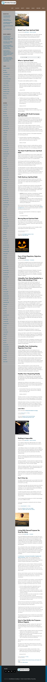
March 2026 (5, 115)
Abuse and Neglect (6, 68)
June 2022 (5, 211)
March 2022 (5, 217)
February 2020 (5, 266)
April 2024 (5, 164)
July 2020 (5, 255)
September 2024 (6, 153)
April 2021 (5, 236)
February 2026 (5, 117)
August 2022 (5, 206)
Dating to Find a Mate (7, 78)
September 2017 (6, 315)
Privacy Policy (33, 678)
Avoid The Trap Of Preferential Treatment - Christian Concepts (7, 52)
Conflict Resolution (6, 74)
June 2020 (5, 257)
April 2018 (5, 312)
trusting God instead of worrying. (31, 410)
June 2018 (5, 308)
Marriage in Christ (6, 89)
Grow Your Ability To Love (7, 29)
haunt (31, 417)
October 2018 (5, 300)
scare (33, 417)
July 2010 (5, 353)
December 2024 (6, 147)
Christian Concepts (8, 2)
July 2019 (4, 281)
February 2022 (5, 219)
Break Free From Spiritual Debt (28, 30)
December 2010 (6, 346)
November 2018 (6, 298)
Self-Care (4, 95)
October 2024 (5, 151)
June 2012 (5, 325)
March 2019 (5, 289)
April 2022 (5, 215)
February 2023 (5, 194)
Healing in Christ (6, 85)
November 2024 (6, 149)
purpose (26, 662)
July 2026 (5, 107)
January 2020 (5, 268)
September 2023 (6, 179)
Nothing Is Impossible (25, 438)
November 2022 (6, 200)
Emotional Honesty (31, 416)
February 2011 (5, 344)
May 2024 (5, 162)
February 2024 (5, 168)
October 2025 (5, 126)
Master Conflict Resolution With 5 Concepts (8, 54)
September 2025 (6, 128)
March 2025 (5, 141)
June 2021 (5, 232)
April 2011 (4, 342)
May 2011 (4, 340)
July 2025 (5, 132)
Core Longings (30, 508)
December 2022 (6, 198)
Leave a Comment (33, 32)
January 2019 (5, 293)
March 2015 (5, 317)
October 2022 (5, 202)
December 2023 (6, 172)
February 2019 (5, 291)
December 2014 (6, 323)
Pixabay (27, 656)
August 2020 (5, 253)
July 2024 (5, 158)
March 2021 (5, 238)
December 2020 (6, 245)
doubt (24, 235)
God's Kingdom (24, 234)
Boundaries (5, 72)
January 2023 (5, 196)
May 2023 (5, 187)
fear (27, 235)
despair (24, 509)
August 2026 (5, 105)
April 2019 (5, 287)
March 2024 (5, 166)
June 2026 (5, 109)
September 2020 (6, 251)
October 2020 (5, 249)
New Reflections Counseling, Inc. (14, 678)
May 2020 (5, 259)
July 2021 (4, 230)
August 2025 (5, 130)
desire (24, 662)
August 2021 (5, 228)
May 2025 (5, 136)
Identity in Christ (6, 87)
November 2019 (6, 272)
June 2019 (5, 283)
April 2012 (5, 327)
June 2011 (5, 338)
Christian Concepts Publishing (25, 678)
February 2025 (5, 143)
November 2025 (6, 124)
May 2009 (5, 357)
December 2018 (6, 295)
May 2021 (4, 234)
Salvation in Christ (31, 234)
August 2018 (5, 304)
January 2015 (5, 321)
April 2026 (5, 113)
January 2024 (5, 170)
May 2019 (4, 285)
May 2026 (5, 111)
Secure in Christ (6, 93)
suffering (32, 509)
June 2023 (5, 185)
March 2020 (5, 264)
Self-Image (5, 97)
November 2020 (6, 247)
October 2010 (5, 351)
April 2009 (5, 359)
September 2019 (6, 276)
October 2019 (5, 274)
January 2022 (5, 221)
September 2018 (6, 302)
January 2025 (5, 145)
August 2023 (5, 181)
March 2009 (5, 361)
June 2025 (5, 134)
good (28, 417)
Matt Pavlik (5, 41)
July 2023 (5, 183)
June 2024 (5, 160)
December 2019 (6, 270)
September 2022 (6, 204)
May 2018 (4, 310)
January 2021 (5, 242)
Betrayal (4, 70)
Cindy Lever (22, 656)
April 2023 (5, 189)
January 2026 (5, 119)
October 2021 (5, 223)
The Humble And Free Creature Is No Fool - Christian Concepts (7, 37)
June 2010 (5, 355)
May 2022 (5, 213)
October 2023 (5, 177)
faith (26, 235)
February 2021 (5, 240)
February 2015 (5, 319)
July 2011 (4, 336)
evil (23, 417)
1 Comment (31, 534)
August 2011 (5, 334)
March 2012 (5, 329)
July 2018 (4, 306)
